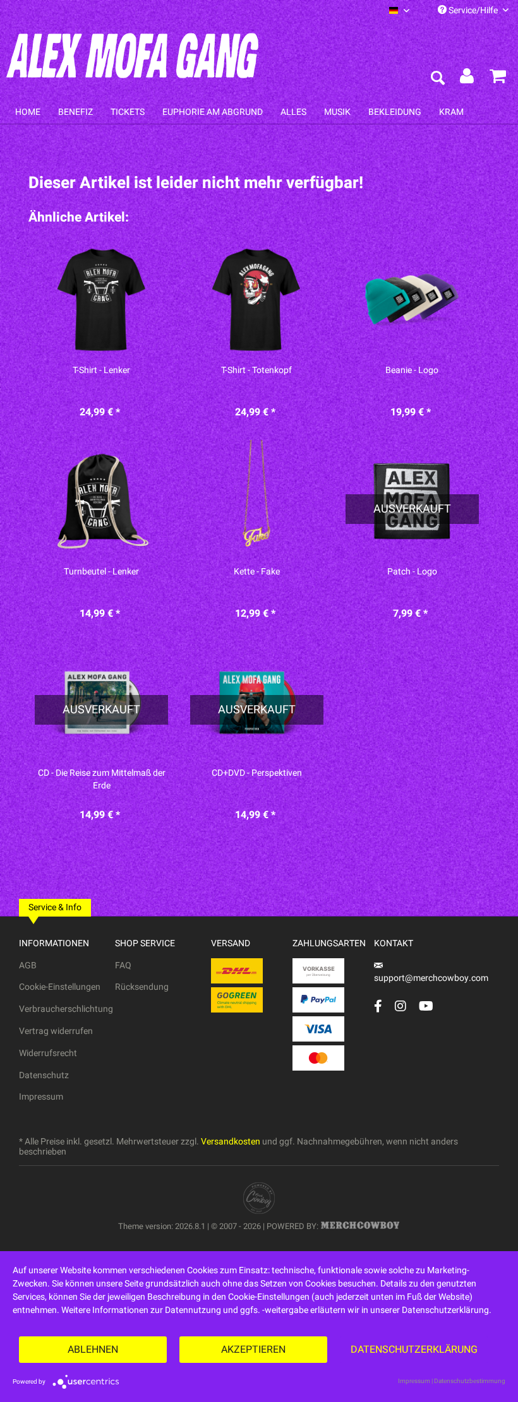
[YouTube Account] (426, 1006)
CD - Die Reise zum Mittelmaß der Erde (102, 779)
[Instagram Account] (400, 1006)
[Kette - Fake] (256, 501)
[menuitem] (399, 10)
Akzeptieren (253, 1349)
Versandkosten (230, 1141)
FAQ (123, 965)
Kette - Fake (257, 572)
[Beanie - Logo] (412, 300)
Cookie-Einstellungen (59, 987)
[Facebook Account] (378, 1006)
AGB (28, 965)
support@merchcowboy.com (431, 978)
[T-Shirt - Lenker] (101, 300)
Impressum (41, 1096)
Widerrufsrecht (48, 1053)
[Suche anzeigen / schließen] (437, 79)
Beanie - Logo (411, 370)
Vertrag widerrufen (56, 1031)
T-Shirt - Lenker (101, 370)
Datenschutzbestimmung (469, 1381)
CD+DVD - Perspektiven (257, 773)
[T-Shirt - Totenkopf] (256, 300)
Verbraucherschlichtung (66, 1009)
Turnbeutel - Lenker (101, 572)
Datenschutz (44, 1075)
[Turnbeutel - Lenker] (101, 501)
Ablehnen (93, 1349)
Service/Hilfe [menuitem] (473, 10)
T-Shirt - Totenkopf (256, 370)
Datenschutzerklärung (414, 1349)
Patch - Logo (412, 572)
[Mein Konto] (467, 79)
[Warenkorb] (497, 79)
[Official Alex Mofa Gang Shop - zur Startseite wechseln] (132, 55)
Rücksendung (142, 987)
